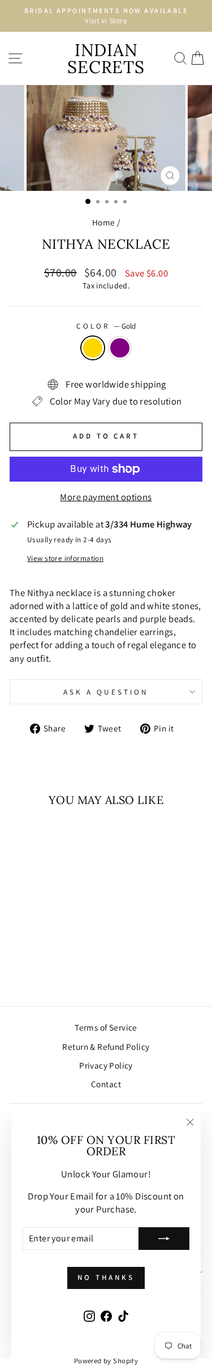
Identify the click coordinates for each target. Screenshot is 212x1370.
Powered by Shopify (106, 1360)
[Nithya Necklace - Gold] (40, 953)
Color (106, 326)
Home (103, 222)
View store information (65, 558)
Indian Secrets (105, 58)
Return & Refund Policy (105, 1046)
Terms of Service (106, 1027)
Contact (106, 1084)
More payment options (106, 497)
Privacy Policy (106, 1065)
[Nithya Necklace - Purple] (53, 953)
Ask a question (106, 692)
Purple (120, 348)
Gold (92, 348)
